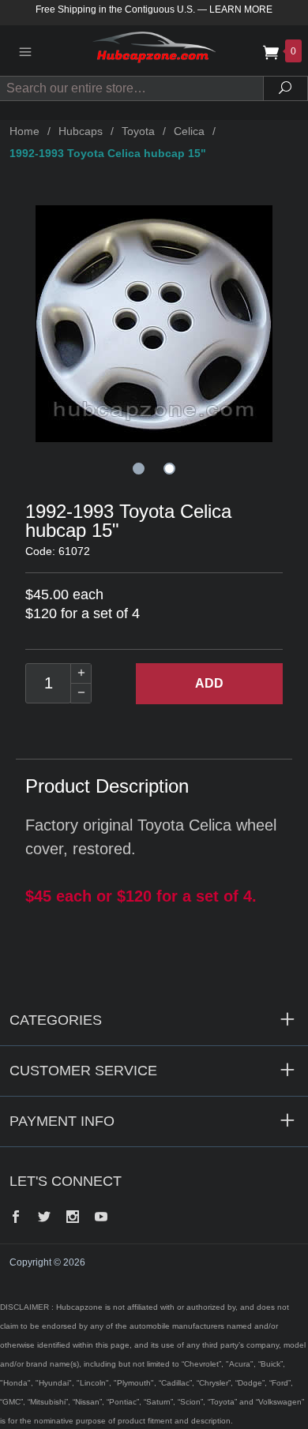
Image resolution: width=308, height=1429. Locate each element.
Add (209, 683)
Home (24, 131)
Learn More (240, 9)
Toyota (138, 131)
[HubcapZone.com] (154, 50)
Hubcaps (80, 131)
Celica (189, 131)
